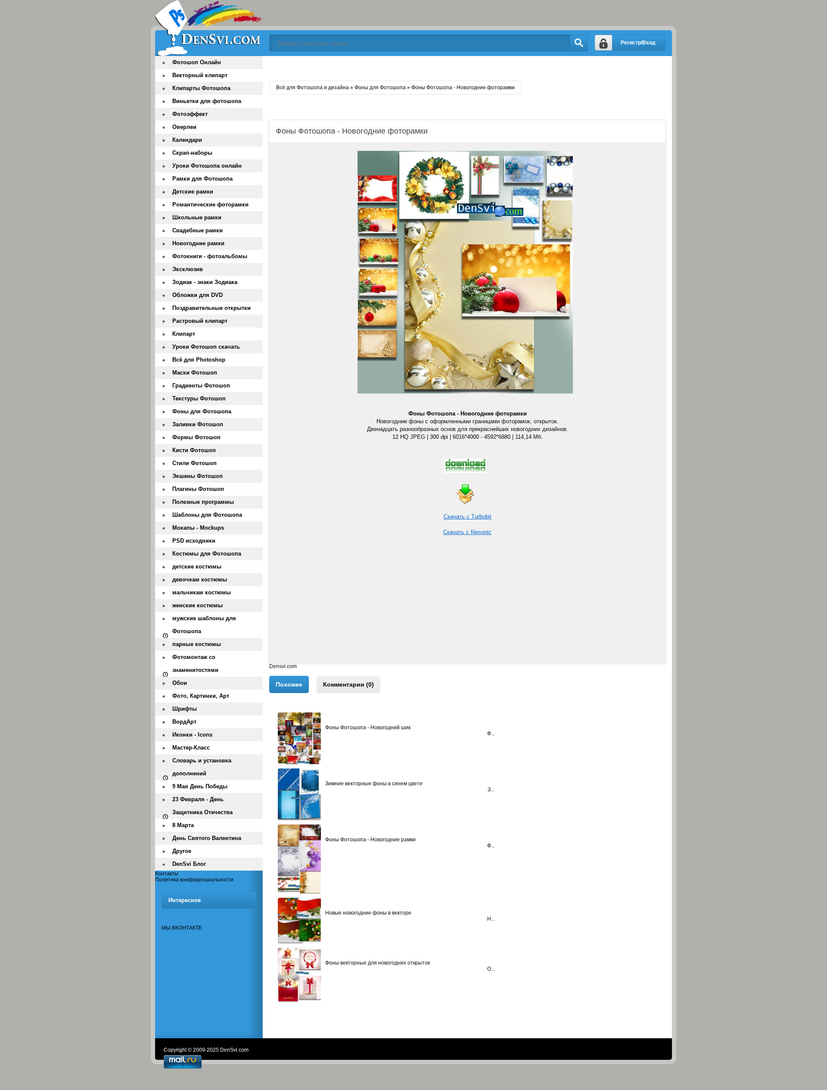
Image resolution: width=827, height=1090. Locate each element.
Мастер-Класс (191, 747)
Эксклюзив (187, 269)
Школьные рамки (196, 217)
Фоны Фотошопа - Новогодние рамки (370, 840)
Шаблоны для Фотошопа (207, 515)
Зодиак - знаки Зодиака (204, 282)
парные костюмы (196, 644)
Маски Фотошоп (194, 372)
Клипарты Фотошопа (201, 88)
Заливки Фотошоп (197, 424)
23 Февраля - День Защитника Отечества (202, 805)
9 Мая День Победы (199, 786)
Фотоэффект (190, 114)
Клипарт (183, 334)
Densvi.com (283, 666)
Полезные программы (203, 502)
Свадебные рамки (197, 230)
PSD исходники (193, 540)
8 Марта (183, 825)
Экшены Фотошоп (197, 476)
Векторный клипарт (199, 75)
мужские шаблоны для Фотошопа (204, 624)
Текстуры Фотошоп (199, 398)
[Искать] (579, 43)
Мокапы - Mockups (198, 528)
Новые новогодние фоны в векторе (368, 913)
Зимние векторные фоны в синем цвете (374, 784)
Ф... (491, 734)
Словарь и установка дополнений (201, 767)
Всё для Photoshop (198, 359)
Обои (179, 683)
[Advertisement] (467, 603)
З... (491, 790)
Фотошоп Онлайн (196, 62)
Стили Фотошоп (194, 463)
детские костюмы (196, 566)
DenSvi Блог (189, 864)
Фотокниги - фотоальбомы (209, 256)
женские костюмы (197, 605)
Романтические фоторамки (210, 204)
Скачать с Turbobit (467, 516)
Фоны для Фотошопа (201, 411)
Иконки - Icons (192, 734)
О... (491, 969)
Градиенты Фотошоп (201, 385)
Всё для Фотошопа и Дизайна (209, 28)
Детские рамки (192, 191)
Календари (187, 140)
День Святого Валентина (206, 838)
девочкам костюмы (199, 579)
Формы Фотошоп (196, 437)
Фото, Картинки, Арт (200, 696)
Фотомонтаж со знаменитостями (195, 663)
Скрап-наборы (192, 153)
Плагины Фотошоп (198, 489)
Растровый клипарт (199, 321)
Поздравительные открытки (211, 308)
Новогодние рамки (198, 243)
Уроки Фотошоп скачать (206, 347)
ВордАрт (184, 721)
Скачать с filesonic (467, 532)
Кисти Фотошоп (194, 450)
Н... (491, 919)
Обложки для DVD (197, 295)
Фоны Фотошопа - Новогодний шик (367, 728)
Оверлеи (184, 127)
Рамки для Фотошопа (202, 178)
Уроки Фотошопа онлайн (207, 165)
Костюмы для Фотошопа (206, 553)
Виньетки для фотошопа (206, 101)
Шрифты (184, 709)
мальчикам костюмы (201, 592)
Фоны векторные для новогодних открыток (377, 963)
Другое (181, 851)
